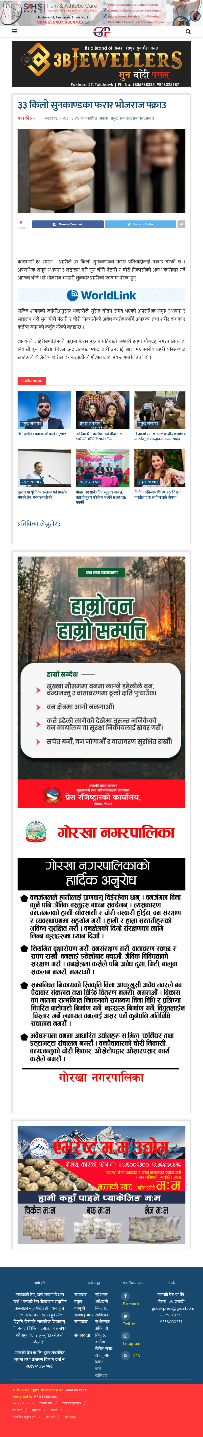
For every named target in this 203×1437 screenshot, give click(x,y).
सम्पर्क (54, 1410)
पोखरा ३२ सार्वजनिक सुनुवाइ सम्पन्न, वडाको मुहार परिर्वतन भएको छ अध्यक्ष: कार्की (101, 497)
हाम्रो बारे (50, 1417)
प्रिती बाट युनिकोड (71, 1403)
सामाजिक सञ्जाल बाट (24, 1417)
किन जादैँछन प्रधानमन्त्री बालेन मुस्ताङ (42, 434)
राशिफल (17, 1410)
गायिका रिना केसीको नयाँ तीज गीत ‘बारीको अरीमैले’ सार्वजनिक (99, 436)
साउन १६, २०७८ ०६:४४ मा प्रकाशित (71, 118)
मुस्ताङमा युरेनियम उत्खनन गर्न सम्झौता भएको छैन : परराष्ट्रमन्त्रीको (43, 495)
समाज (149, 118)
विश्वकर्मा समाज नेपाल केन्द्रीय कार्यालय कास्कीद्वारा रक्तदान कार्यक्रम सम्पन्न (160, 436)
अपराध (104, 118)
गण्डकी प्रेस (27, 118)
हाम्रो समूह (70, 1417)
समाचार (138, 118)
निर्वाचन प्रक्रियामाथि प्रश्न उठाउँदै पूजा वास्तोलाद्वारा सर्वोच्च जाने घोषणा (157, 495)
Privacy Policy (21, 1403)
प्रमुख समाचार (121, 118)
